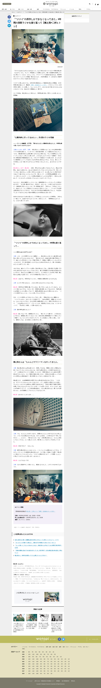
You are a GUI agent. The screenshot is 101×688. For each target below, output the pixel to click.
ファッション (63, 9)
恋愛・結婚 (4, 9)
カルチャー (18, 16)
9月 (41, 654)
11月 (33, 654)
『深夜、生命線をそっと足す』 (39, 85)
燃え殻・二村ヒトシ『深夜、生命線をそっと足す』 (40, 511)
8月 (29, 652)
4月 (43, 652)
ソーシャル (71, 9)
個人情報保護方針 (65, 680)
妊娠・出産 (29, 9)
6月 (36, 652)
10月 (37, 654)
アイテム (88, 9)
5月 (39, 652)
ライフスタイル (54, 9)
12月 (29, 654)
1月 (53, 652)
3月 (46, 652)
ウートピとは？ (7, 3)
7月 (32, 652)
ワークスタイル (46, 9)
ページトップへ (95, 639)
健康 (38, 9)
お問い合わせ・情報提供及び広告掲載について (44, 680)
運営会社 (73, 680)
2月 (50, 652)
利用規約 (58, 680)
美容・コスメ (21, 9)
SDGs (80, 9)
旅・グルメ (12, 9)
